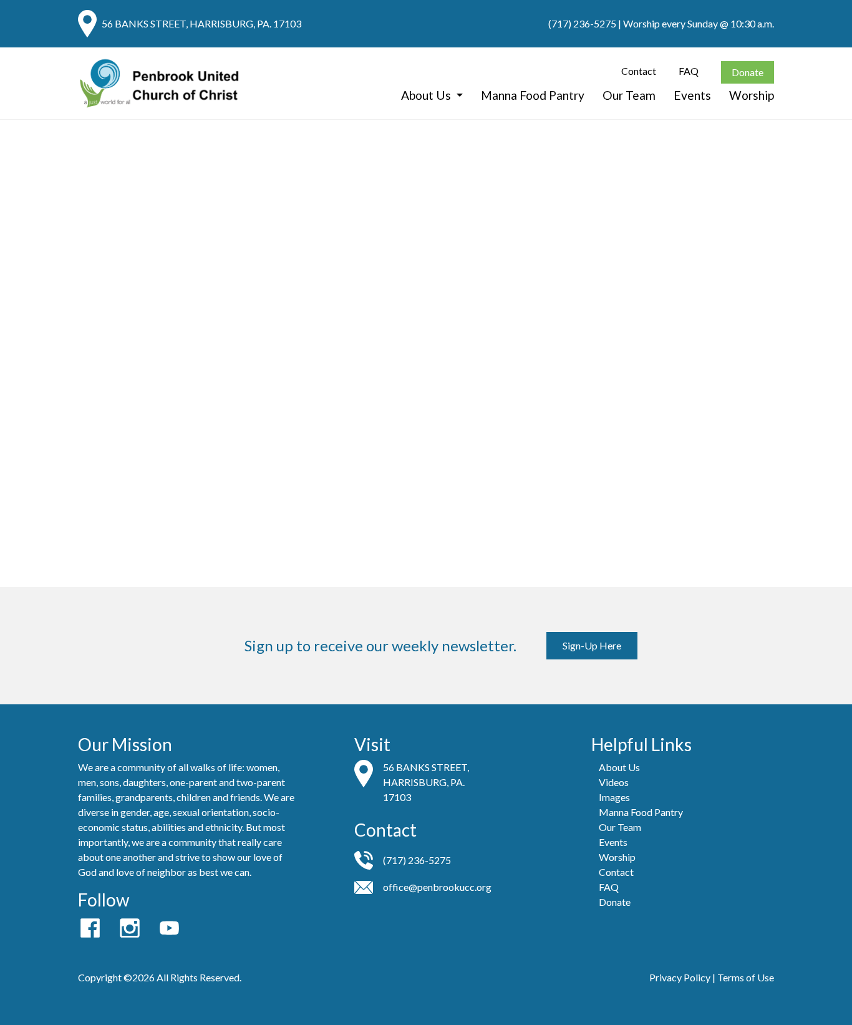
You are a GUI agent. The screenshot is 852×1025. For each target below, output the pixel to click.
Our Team (629, 95)
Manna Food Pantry (532, 95)
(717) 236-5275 (582, 23)
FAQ (689, 71)
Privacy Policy (679, 977)
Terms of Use (745, 977)
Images (614, 797)
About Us (427, 95)
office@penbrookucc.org (437, 887)
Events (692, 95)
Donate (747, 72)
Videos (614, 782)
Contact (638, 71)
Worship (751, 95)
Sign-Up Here (592, 645)
